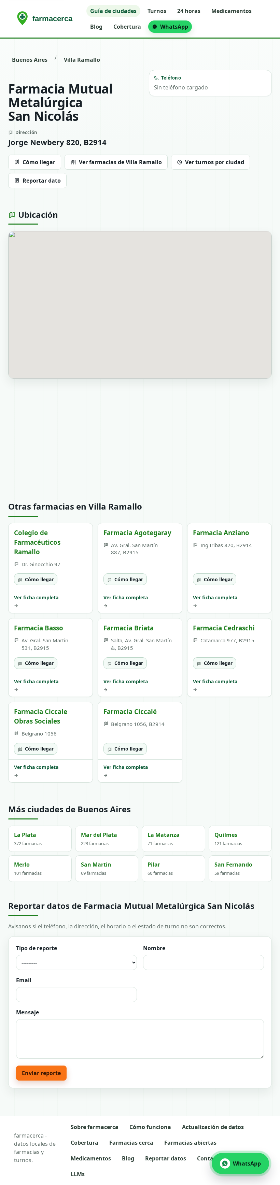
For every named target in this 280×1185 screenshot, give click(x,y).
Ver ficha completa (36, 601)
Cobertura (127, 26)
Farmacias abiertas (190, 1142)
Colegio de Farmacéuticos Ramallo (37, 542)
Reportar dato (42, 180)
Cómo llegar (39, 162)
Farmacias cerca (131, 1142)
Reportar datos (165, 1158)
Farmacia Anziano (221, 532)
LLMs (78, 1174)
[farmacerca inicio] (46, 19)
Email (23, 980)
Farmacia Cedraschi (224, 628)
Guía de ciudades (113, 11)
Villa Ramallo (82, 59)
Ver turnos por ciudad (214, 162)
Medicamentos (231, 11)
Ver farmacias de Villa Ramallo (120, 162)
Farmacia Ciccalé (130, 711)
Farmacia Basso (38, 628)
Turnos (157, 11)
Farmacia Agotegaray (137, 532)
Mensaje (27, 1012)
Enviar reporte (41, 1073)
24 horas (188, 11)
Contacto (209, 1158)
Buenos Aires (29, 59)
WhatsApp (174, 26)
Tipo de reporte (36, 948)
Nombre (154, 948)
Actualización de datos (213, 1127)
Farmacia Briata (128, 628)
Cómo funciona (150, 1127)
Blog (96, 26)
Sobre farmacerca (94, 1127)
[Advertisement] (140, 440)
